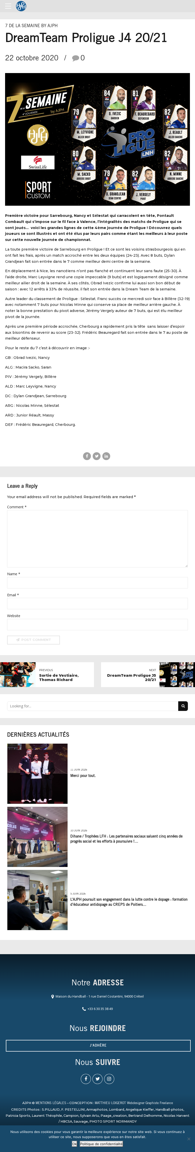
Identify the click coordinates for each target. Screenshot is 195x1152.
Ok (74, 1144)
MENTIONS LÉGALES (51, 1103)
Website (13, 615)
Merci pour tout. (83, 776)
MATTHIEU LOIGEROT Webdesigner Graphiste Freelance (134, 1103)
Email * (13, 594)
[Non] (188, 1138)
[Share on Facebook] (87, 456)
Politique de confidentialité (101, 1144)
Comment (17, 506)
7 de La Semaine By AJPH (31, 26)
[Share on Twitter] (97, 456)
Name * (13, 573)
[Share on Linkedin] (106, 456)
